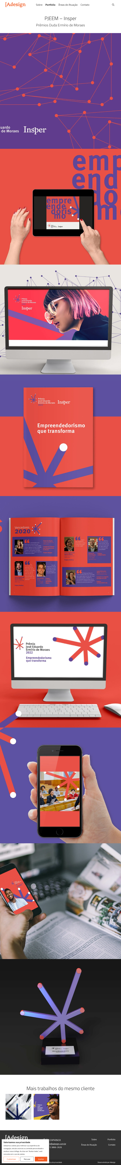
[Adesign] (16, 4)
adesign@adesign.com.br (54, 1143)
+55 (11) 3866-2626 (52, 1147)
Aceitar (41, 1159)
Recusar (27, 1159)
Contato (85, 5)
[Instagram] (102, 4)
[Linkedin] (107, 4)
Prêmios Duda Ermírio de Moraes (60, 25)
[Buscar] (113, 4)
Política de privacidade (54, 1162)
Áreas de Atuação (68, 5)
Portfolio (50, 5)
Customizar (11, 1159)
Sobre (39, 5)
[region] (25, 1151)
